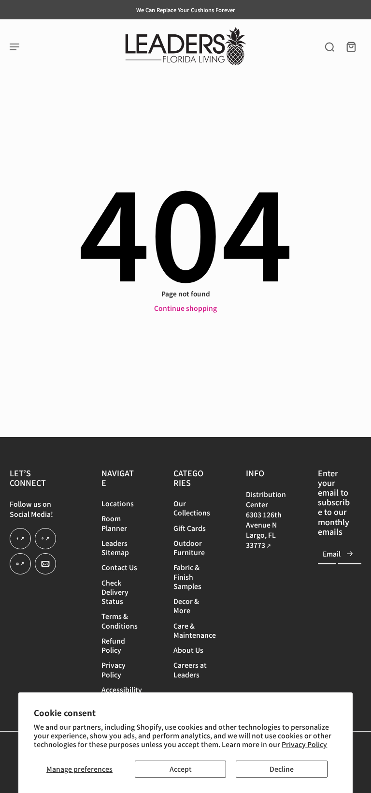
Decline (282, 769)
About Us (188, 650)
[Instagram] (20, 563)
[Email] (45, 563)
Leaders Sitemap (115, 548)
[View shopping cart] (350, 46)
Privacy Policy (304, 744)
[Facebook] (20, 538)
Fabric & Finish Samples (187, 577)
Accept (181, 769)
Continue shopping (185, 308)
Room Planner (114, 523)
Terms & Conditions (119, 621)
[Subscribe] (349, 553)
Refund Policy (113, 645)
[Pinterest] (45, 538)
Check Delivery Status (114, 592)
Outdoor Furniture (189, 548)
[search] (329, 46)
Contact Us (119, 567)
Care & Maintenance (194, 630)
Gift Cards (189, 527)
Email (332, 553)
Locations (117, 503)
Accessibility (121, 689)
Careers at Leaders (190, 670)
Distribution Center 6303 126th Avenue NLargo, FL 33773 (266, 519)
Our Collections (191, 508)
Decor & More (186, 606)
